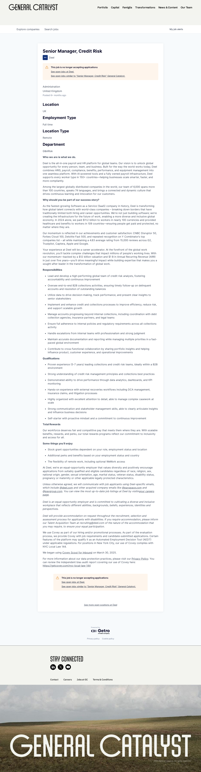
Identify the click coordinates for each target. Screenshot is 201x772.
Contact (54, 679)
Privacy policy (93, 638)
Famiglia (127, 7)
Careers (67, 679)
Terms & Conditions (103, 679)
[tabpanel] (100, 361)
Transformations (145, 7)
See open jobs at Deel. (62, 71)
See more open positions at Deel (100, 604)
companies (28, 29)
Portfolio (103, 7)
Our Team (186, 7)
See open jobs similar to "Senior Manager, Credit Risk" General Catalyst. (88, 76)
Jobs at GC (82, 679)
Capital (115, 7)
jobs (51, 29)
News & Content (168, 7)
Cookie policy (108, 638)
